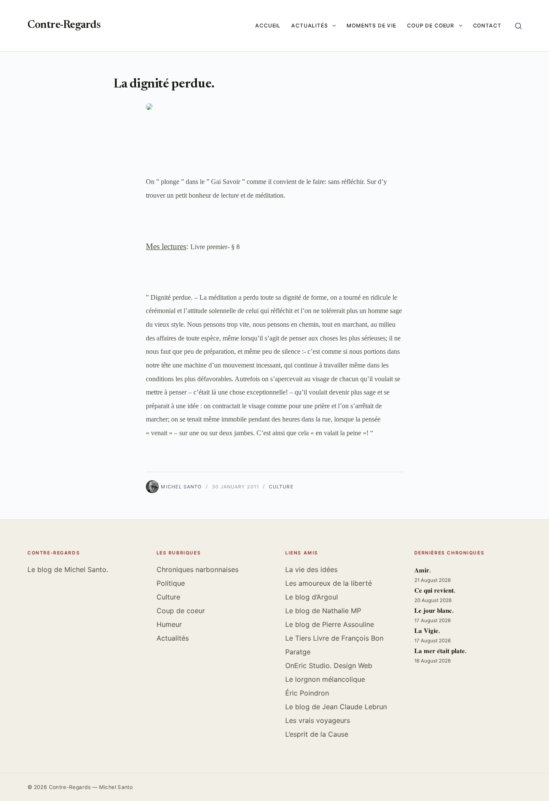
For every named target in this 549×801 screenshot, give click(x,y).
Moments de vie (371, 25)
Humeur (169, 624)
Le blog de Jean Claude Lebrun (336, 706)
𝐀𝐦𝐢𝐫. (422, 571)
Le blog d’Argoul (311, 597)
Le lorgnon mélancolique (325, 679)
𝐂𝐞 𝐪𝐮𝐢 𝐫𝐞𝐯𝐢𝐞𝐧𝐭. (434, 591)
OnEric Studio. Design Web (328, 665)
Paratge (298, 651)
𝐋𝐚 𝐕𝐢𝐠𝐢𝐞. (427, 631)
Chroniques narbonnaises (197, 569)
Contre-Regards (63, 25)
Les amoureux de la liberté (328, 583)
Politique (171, 583)
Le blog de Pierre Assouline (329, 624)
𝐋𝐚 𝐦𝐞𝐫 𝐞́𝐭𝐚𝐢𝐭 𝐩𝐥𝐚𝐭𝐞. (440, 651)
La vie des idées (311, 569)
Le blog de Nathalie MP (323, 610)
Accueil (268, 25)
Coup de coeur (430, 25)
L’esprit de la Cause (316, 734)
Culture (281, 487)
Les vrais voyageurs (317, 720)
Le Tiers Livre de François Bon (334, 638)
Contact (487, 25)
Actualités (309, 25)
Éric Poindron (307, 693)
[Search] (518, 26)
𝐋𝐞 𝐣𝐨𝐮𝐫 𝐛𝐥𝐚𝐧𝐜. (434, 611)
